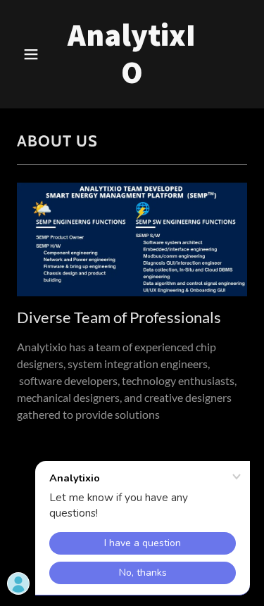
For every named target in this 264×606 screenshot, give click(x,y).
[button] (34, 54)
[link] (132, 78)
